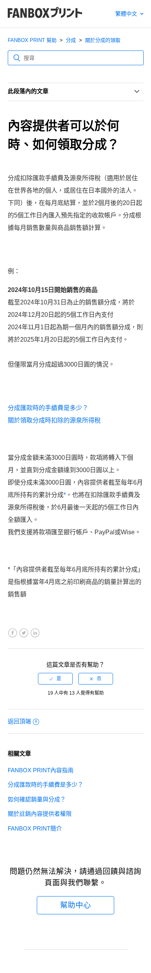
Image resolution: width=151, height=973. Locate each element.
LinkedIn (35, 633)
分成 (71, 40)
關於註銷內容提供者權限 (40, 813)
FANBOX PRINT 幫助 (32, 40)
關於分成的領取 (102, 40)
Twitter (24, 633)
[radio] (55, 679)
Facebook (12, 633)
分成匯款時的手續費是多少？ (48, 408)
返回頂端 (19, 721)
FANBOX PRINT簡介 (35, 828)
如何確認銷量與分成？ (37, 799)
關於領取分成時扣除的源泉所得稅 (54, 420)
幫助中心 (75, 905)
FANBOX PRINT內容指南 (41, 770)
